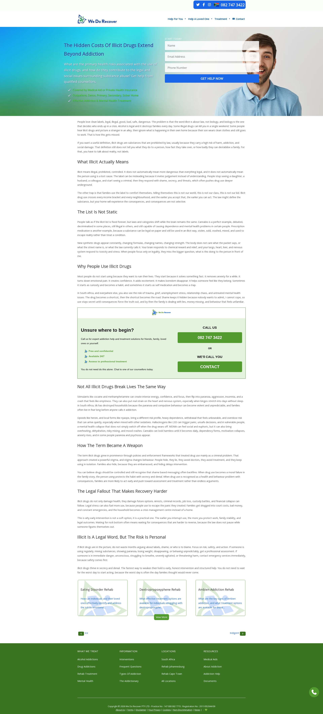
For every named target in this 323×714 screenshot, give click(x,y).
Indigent (234, 633)
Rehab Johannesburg (173, 666)
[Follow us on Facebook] (204, 5)
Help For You (175, 19)
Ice (86, 633)
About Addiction (213, 666)
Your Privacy (154, 709)
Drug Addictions (86, 666)
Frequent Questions (130, 666)
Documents (210, 681)
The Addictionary (128, 681)
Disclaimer (141, 709)
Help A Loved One (198, 19)
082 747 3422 (233, 5)
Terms (130, 709)
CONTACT (210, 367)
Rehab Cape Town (172, 673)
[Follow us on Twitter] (198, 5)
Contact (240, 19)
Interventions (126, 659)
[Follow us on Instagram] (209, 5)
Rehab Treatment (87, 673)
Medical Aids (211, 659)
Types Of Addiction (130, 673)
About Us (120, 709)
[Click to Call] (314, 692)
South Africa (168, 659)
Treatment (220, 19)
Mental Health (85, 681)
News (197, 709)
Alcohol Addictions (87, 659)
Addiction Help (212, 673)
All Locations (169, 681)
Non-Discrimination (182, 709)
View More (161, 617)
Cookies (167, 709)
